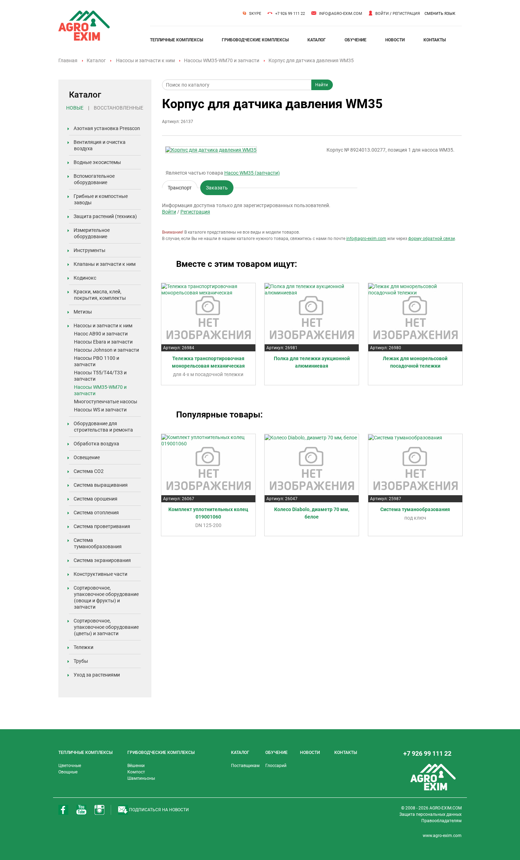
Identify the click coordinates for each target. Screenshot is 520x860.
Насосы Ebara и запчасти (103, 342)
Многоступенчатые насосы (105, 401)
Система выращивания (101, 485)
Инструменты (89, 250)
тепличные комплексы (176, 39)
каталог (316, 39)
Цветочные (69, 765)
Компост (136, 772)
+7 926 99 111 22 (290, 13)
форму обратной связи (431, 238)
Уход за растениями (97, 675)
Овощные (67, 772)
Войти (382, 13)
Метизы (83, 312)
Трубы (81, 661)
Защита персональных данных (430, 814)
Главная (67, 60)
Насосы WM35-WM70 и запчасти (221, 60)
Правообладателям (441, 820)
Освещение (87, 457)
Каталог (96, 60)
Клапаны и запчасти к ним (104, 264)
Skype (255, 13)
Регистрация (406, 13)
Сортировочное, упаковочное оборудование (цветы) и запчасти (106, 627)
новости (395, 39)
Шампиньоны (141, 778)
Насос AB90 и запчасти (101, 334)
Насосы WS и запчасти (100, 410)
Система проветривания (102, 526)
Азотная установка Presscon (107, 128)
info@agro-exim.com (340, 13)
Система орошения (95, 499)
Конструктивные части (100, 574)
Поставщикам (245, 765)
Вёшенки (136, 765)
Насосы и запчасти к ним (145, 60)
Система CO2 (89, 471)
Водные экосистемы (97, 162)
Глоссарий (276, 765)
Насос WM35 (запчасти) (252, 173)
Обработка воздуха (96, 443)
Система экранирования (102, 560)
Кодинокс (85, 278)
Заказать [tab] (217, 188)
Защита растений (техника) (105, 216)
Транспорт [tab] (180, 186)
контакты (434, 39)
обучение (355, 39)
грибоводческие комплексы (255, 39)
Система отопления (96, 512)
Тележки (83, 647)
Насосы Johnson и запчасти (106, 350)
